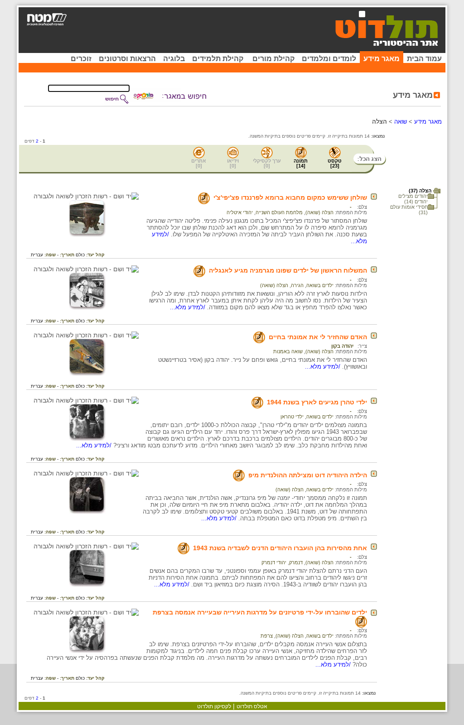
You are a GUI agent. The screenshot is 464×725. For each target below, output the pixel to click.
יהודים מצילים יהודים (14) (413, 198)
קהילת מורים (273, 58)
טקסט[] (335, 163)
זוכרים (81, 58)
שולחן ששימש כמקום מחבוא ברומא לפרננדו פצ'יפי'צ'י (290, 197)
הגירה (297, 285)
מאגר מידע (381, 58)
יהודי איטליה (240, 212)
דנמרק (296, 562)
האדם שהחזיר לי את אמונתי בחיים (318, 337)
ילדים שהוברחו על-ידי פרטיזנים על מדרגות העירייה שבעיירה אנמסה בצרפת (260, 612)
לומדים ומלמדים (329, 58)
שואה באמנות (288, 351)
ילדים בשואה (320, 285)
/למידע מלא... (188, 307)
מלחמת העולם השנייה (279, 212)
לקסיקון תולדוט (214, 706)
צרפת (267, 636)
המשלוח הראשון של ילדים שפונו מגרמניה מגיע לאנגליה (288, 270)
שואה (400, 121)
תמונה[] (301, 163)
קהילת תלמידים (217, 58)
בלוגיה (174, 58)
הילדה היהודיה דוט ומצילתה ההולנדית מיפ (307, 475)
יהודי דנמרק (273, 562)
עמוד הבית (424, 58)
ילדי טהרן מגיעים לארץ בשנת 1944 (317, 402)
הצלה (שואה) (319, 212)
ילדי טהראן (292, 416)
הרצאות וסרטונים (127, 58)
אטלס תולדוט (252, 706)
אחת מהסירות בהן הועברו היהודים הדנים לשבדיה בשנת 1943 (280, 548)
